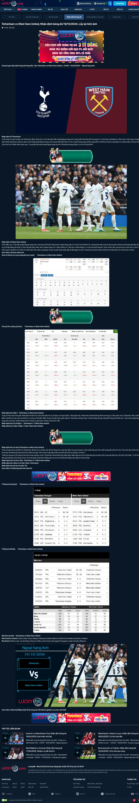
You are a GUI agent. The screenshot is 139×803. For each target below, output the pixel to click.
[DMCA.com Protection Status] (4, 800)
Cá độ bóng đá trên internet (21, 468)
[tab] (11, 17)
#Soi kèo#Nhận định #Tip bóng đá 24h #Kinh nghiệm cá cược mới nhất (38, 710)
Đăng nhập (120, 3)
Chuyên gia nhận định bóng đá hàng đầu (17, 66)
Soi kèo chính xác (17, 252)
